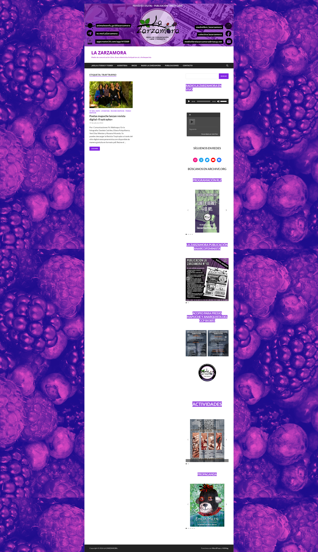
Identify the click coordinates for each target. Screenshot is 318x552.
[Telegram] (201, 160)
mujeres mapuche (117, 111)
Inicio (134, 66)
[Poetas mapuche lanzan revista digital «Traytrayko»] (111, 94)
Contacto (188, 66)
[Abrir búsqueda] (227, 66)
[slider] (223, 101)
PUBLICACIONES (172, 66)
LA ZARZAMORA (108, 53)
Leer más (93, 148)
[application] (207, 101)
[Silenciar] (218, 101)
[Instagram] (195, 160)
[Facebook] (219, 160)
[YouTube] (213, 160)
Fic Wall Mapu (94, 111)
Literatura (105, 111)
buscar (224, 76)
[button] (226, 210)
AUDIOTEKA (122, 66)
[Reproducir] (189, 101)
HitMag (225, 548)
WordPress (216, 548)
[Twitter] (207, 160)
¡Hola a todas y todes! (102, 66)
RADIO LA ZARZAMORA (151, 66)
